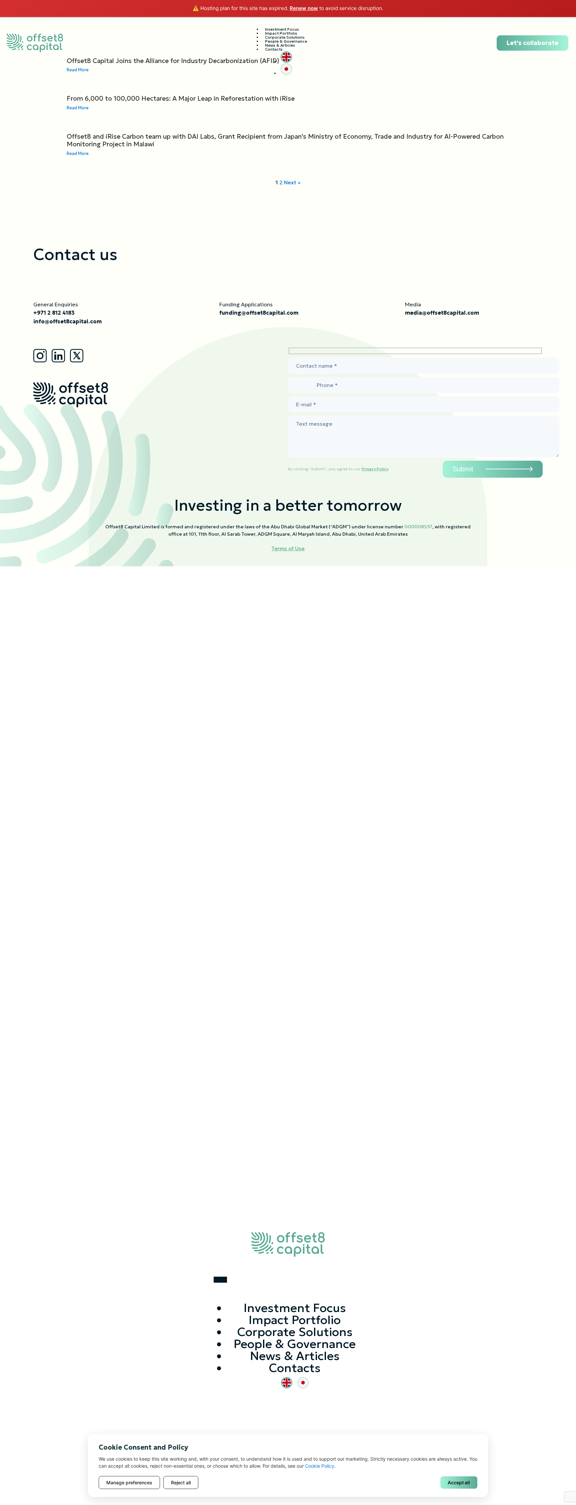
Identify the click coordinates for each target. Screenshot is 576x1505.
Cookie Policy (319, 1466)
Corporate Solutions (295, 1331)
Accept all (459, 1482)
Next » (292, 182)
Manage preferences (129, 1482)
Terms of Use (288, 548)
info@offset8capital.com (67, 321)
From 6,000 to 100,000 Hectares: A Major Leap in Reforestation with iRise (181, 98)
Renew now (304, 8)
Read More (78, 108)
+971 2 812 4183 (54, 312)
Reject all (181, 1482)
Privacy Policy (375, 468)
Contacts (274, 49)
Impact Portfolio (295, 1319)
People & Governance (295, 1343)
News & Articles (295, 1355)
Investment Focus (295, 1307)
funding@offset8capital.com (258, 312)
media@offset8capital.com (442, 312)
